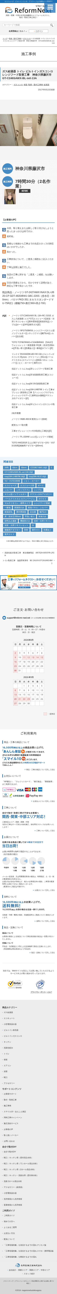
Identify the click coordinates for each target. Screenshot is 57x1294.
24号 (7, 467)
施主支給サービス (11, 1123)
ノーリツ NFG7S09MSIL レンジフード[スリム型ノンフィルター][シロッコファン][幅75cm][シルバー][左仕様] (33, 333)
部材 (26, 530)
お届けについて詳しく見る (45, 890)
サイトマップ (8, 1281)
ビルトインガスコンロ (13, 1036)
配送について (9, 1239)
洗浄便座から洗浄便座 (13, 1199)
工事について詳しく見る (45, 831)
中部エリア (45, 1270)
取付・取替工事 (10, 1100)
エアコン (7, 1065)
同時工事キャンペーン (13, 1117)
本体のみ (42, 516)
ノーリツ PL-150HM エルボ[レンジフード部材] (32, 437)
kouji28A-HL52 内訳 (37, 476)
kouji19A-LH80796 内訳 (15, 476)
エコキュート (9, 1018)
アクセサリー (9, 1083)
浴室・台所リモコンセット (16, 525)
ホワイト (43, 499)
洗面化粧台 (8, 1048)
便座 (5, 1060)
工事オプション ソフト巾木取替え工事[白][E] (32, 431)
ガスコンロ (27, 38)
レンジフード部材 (42, 503)
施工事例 (7, 1106)
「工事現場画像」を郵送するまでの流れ (20, 1257)
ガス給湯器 (8, 1012)
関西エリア (34, 1270)
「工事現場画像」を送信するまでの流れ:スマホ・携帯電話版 (29, 1251)
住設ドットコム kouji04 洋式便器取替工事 (30, 384)
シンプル (38, 490)
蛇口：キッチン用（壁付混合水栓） (18, 1158)
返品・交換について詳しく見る (43, 952)
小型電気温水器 (10, 1024)
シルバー (8, 490)
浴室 (5, 1071)
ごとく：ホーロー (32, 481)
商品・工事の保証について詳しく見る (40, 769)
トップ (5, 38)
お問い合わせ (9, 1141)
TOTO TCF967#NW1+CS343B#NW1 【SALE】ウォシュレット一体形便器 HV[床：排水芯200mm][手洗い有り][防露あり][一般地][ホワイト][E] (33, 345)
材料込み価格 (10, 521)
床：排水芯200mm (13, 516)
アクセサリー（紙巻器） (14, 1187)
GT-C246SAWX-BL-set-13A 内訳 (19, 472)
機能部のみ (25, 521)
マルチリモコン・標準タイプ (17, 503)
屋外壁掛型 (21, 512)
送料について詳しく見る (45, 921)
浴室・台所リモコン (43, 521)
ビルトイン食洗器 (11, 1030)
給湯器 (46, 85)
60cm (14, 467)
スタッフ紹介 (29, 1274)
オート (41, 485)
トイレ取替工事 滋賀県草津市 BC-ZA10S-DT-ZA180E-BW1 (27, 561)
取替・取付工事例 (15, 38)
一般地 (7, 507)
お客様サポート (10, 1094)
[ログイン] (38, 31)
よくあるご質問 (10, 1227)
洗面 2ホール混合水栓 (13, 1181)
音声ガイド (9, 534)
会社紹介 (12, 1270)
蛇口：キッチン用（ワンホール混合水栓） (21, 1164)
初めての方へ (9, 1221)
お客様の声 (8, 1129)
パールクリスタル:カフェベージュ (20, 499)
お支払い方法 (9, 1233)
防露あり (48, 530)
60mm (24, 467)
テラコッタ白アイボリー (41, 494)
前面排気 (8, 512)
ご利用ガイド (9, 1215)
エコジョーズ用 (27, 485)
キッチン (7, 1042)
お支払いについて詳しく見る (44, 801)
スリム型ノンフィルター (15, 494)
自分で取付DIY (10, 1152)
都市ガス (36, 530)
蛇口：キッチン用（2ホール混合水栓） (20, 1169)
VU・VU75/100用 (12, 481)
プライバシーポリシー (22, 1281)
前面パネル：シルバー (38, 507)
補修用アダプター (12, 530)
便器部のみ (19, 507)
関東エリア (22, 1270)
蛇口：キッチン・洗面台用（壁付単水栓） (21, 1175)
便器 (25, 85)
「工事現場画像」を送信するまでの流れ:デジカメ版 (25, 1245)
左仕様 (33, 512)
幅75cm (43, 512)
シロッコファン (23, 490)
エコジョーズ (10, 485)
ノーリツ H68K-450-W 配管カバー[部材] (29, 419)
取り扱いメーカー (11, 1135)
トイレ (6, 1054)
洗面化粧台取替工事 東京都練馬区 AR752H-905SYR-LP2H (29, 554)
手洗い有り (30, 516)
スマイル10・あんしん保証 (15, 1112)
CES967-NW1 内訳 (38, 467)
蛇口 (5, 1077)
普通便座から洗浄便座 (13, 1205)
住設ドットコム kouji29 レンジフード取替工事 (32, 369)
